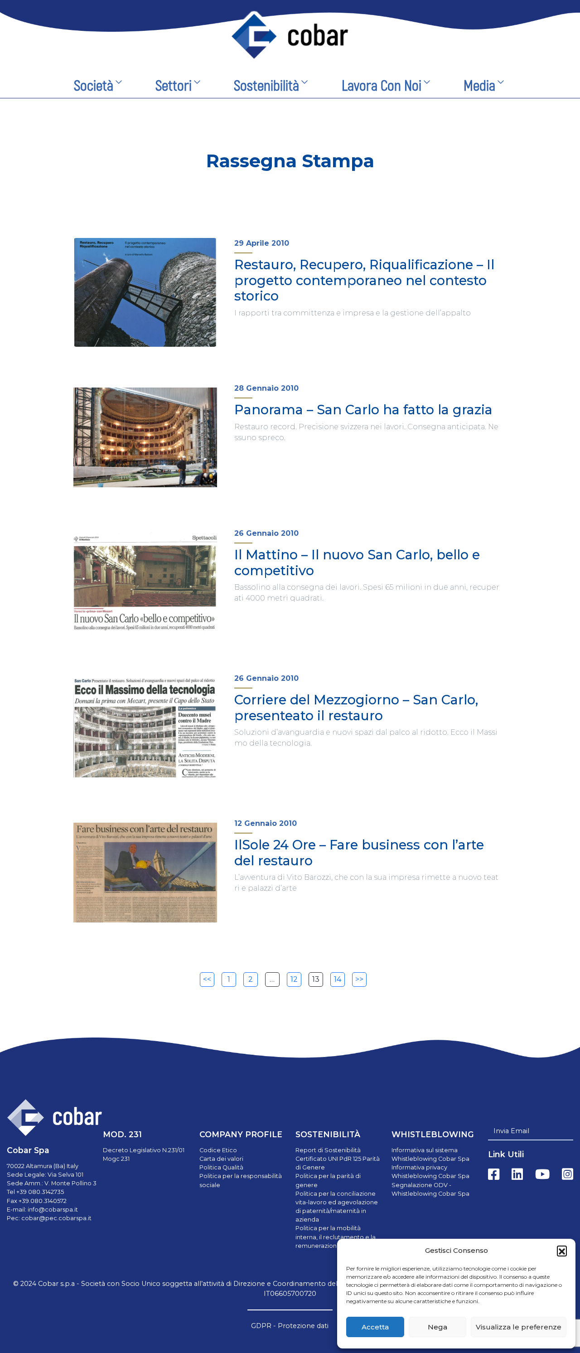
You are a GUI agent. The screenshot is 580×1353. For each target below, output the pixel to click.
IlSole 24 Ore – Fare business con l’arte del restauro (359, 852)
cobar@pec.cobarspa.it (56, 1218)
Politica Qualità (221, 1167)
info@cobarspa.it (53, 1209)
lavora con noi (381, 86)
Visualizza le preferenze (518, 1327)
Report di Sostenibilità (328, 1150)
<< (207, 979)
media (479, 86)
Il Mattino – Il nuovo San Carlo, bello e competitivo (357, 562)
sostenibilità (266, 86)
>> (359, 979)
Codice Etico (218, 1150)
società (93, 86)
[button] (561, 1250)
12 (294, 979)
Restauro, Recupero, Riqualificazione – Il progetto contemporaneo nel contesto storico (364, 280)
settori (173, 86)
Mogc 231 (116, 1158)
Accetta (375, 1327)
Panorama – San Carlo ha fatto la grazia (363, 409)
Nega (437, 1327)
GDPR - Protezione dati (290, 1326)
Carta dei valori (221, 1158)
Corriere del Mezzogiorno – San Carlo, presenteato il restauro (356, 707)
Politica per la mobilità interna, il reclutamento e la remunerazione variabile (335, 1237)
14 (337, 979)
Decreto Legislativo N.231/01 (143, 1150)
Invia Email (511, 1131)
